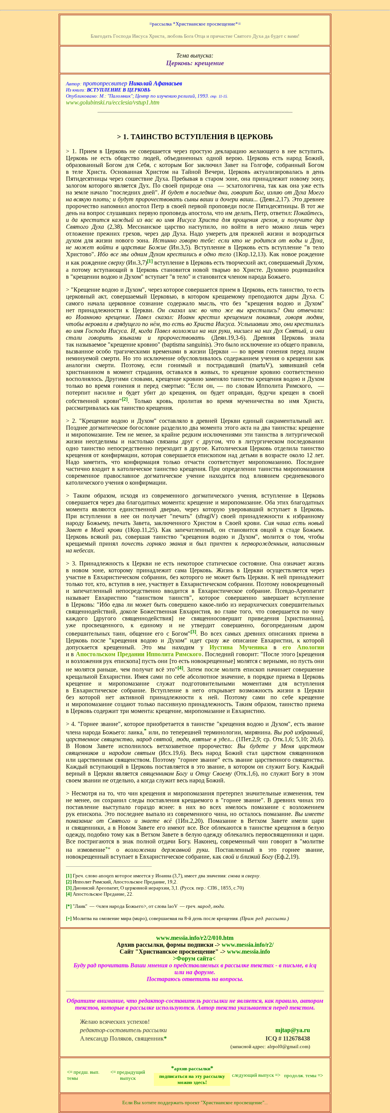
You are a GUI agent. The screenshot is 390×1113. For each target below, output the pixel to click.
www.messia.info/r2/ (247, 944)
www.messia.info (248, 951)
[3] (69, 888)
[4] (69, 894)
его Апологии (303, 647)
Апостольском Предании (110, 654)
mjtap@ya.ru (292, 1030)
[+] (69, 918)
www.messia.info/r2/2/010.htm (194, 938)
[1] (69, 876)
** (192, 1068)
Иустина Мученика (238, 647)
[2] (69, 882)
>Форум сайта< (194, 958)
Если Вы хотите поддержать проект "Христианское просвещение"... (195, 1102)
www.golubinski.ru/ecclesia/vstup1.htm (113, 102)
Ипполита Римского (174, 654)
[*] (69, 906)
